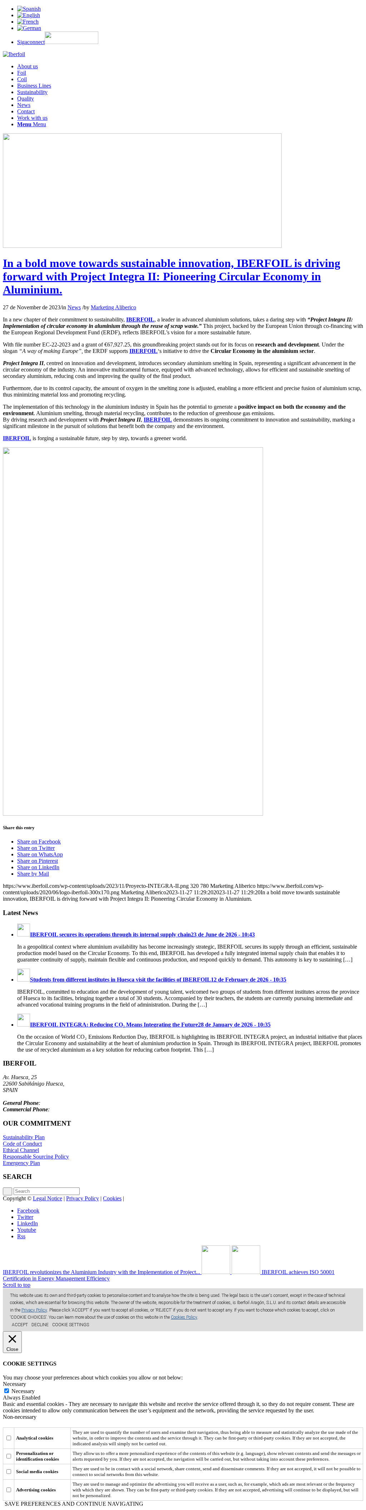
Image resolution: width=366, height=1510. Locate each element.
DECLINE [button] (40, 1324)
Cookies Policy (184, 1317)
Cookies (112, 1198)
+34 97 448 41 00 (62, 1103)
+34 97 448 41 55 (71, 1109)
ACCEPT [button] (20, 1324)
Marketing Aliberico (113, 307)
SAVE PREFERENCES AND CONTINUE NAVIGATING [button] (74, 1504)
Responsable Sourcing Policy (36, 1157)
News (74, 307)
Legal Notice (47, 1198)
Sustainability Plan (24, 1137)
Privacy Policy (82, 1198)
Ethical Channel (21, 1150)
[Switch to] (29, 9)
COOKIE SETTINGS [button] (70, 1324)
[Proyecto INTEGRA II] (142, 246)
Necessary (23, 1391)
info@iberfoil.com (23, 1096)
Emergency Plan (21, 1163)
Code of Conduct (22, 1144)
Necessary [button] (14, 1384)
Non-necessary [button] (19, 1417)
